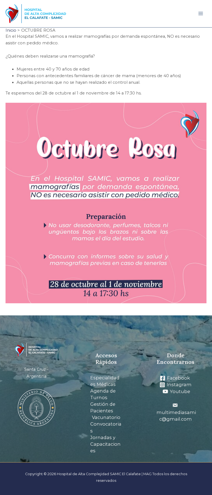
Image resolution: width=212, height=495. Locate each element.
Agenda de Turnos (103, 394)
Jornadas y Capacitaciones (105, 444)
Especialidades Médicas (105, 381)
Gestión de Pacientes (102, 407)
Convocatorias (105, 427)
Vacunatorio (106, 417)
